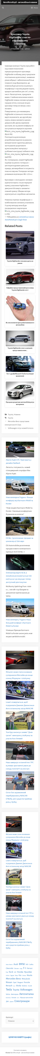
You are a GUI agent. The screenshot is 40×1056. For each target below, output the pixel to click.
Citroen (16, 968)
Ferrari (30, 968)
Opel (15, 982)
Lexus (24, 975)
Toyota (10, 415)
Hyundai (28, 972)
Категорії (9, 1017)
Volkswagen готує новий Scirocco (20, 428)
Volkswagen (26, 989)
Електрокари (22, 1001)
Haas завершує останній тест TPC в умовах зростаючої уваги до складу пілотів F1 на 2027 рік (20, 765)
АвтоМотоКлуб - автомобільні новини (20, 2)
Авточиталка (26, 994)
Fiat (7, 972)
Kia (20, 975)
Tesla (9, 989)
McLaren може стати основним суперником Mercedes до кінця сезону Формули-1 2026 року (19, 675)
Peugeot (20, 982)
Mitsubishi (26, 979)
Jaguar (12, 975)
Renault (9, 986)
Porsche (27, 982)
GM (15, 972)
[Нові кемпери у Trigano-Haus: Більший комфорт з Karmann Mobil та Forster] (20, 608)
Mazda (29, 975)
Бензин (14, 997)
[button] (3, 8)
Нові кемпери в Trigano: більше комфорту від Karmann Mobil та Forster (19, 500)
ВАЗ (18, 997)
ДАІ (7, 1001)
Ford (11, 972)
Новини (17, 415)
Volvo (8, 994)
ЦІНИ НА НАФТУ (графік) (20, 1037)
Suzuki (30, 986)
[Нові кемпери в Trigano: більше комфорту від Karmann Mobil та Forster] (20, 486)
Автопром (14, 994)
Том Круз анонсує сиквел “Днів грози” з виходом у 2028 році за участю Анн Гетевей (19, 735)
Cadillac (31, 964)
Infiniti (7, 975)
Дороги (12, 1001)
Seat (14, 985)
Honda (20, 972)
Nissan (9, 982)
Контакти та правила (20, 1050)
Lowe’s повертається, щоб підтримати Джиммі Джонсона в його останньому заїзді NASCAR (20, 705)
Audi (16, 964)
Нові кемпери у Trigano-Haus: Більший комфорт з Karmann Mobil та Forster (18, 623)
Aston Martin (9, 964)
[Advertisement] (20, 21)
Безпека (8, 997)
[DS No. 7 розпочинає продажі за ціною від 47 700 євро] (20, 526)
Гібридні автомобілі (26, 997)
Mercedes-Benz (13, 978)
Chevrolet (9, 968)
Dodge (21, 968)
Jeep (16, 975)
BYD (27, 964)
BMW (22, 964)
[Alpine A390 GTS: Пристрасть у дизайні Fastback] (20, 450)
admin (27, 49)
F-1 (24, 968)
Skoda (18, 986)
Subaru (24, 986)
